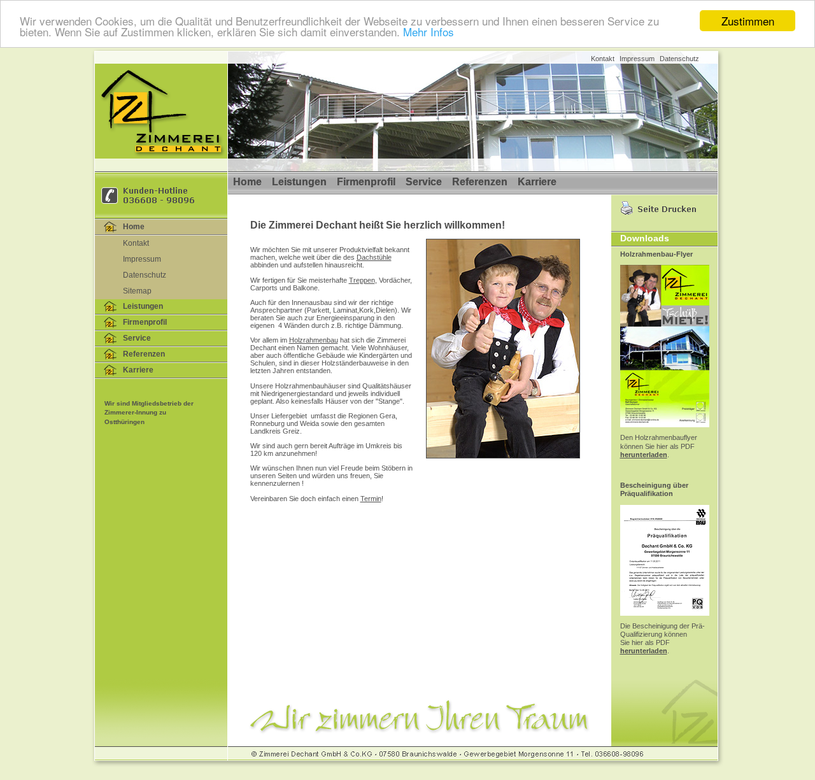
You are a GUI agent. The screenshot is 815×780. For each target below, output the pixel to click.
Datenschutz (679, 58)
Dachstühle (374, 257)
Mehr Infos (428, 32)
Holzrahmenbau (313, 340)
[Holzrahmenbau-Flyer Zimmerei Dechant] (664, 431)
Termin (370, 498)
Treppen (362, 280)
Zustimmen (747, 21)
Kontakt (602, 58)
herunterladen (643, 454)
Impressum (637, 58)
